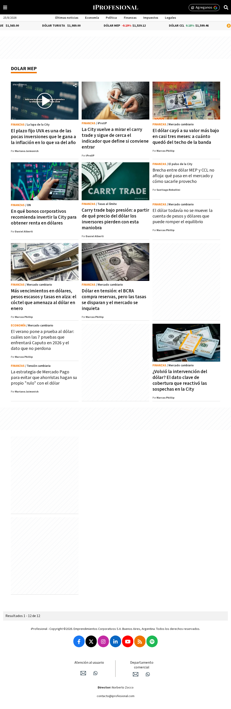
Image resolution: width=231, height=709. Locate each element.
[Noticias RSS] (140, 641)
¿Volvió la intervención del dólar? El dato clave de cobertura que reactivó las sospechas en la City (179, 380)
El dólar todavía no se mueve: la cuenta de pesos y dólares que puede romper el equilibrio (182, 216)
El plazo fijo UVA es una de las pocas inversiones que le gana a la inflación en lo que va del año (43, 137)
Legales (170, 18)
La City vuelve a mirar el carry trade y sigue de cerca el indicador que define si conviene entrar (115, 138)
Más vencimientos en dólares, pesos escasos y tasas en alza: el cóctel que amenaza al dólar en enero (43, 300)
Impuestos (150, 18)
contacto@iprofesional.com (115, 696)
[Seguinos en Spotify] (152, 641)
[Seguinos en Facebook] (79, 641)
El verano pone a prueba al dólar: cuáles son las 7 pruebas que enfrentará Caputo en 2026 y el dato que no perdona (42, 340)
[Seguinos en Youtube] (127, 641)
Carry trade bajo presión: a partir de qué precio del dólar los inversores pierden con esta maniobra (115, 219)
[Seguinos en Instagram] (103, 641)
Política (111, 18)
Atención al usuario (89, 662)
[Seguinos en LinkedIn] (115, 641)
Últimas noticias (66, 18)
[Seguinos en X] (91, 641)
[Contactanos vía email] (83, 673)
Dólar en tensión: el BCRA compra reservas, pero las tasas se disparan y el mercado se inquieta (114, 300)
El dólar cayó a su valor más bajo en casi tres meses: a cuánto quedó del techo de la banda (185, 136)
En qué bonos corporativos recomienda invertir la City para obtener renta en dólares (43, 217)
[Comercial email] (135, 674)
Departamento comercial (141, 665)
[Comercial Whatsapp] (147, 674)
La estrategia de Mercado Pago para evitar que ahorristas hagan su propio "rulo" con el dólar (44, 377)
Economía (92, 18)
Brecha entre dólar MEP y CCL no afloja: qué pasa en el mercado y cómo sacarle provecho (183, 175)
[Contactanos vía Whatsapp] (95, 673)
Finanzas (130, 18)
